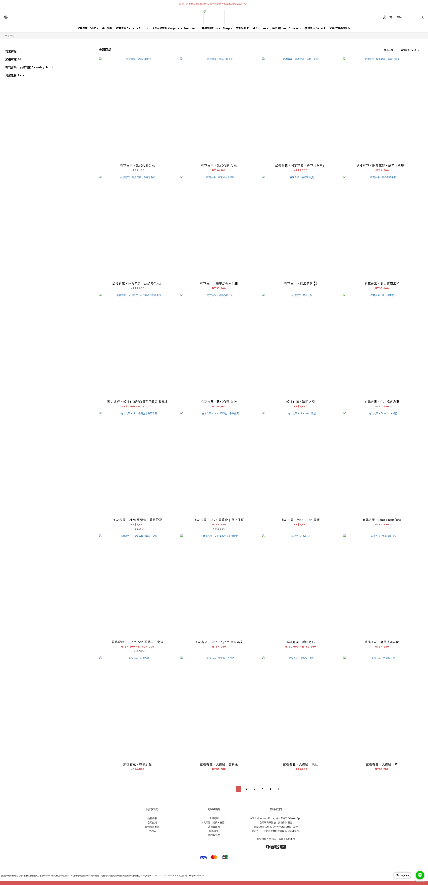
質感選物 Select (315, 28)
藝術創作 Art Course (285, 28)
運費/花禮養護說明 (339, 28)
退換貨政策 (214, 826)
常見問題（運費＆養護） (214, 822)
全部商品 (9, 35)
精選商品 (11, 51)
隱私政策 (214, 830)
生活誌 (152, 830)
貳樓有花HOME (87, 28)
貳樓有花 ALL (14, 59)
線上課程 (107, 28)
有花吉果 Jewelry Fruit (131, 28)
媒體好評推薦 (152, 826)
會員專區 (214, 818)
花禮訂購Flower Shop (216, 28)
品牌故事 (152, 818)
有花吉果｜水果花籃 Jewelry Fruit (29, 67)
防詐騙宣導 (214, 835)
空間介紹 (152, 822)
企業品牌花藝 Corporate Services (174, 28)
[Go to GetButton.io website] (420, 881)
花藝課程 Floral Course (251, 28)
